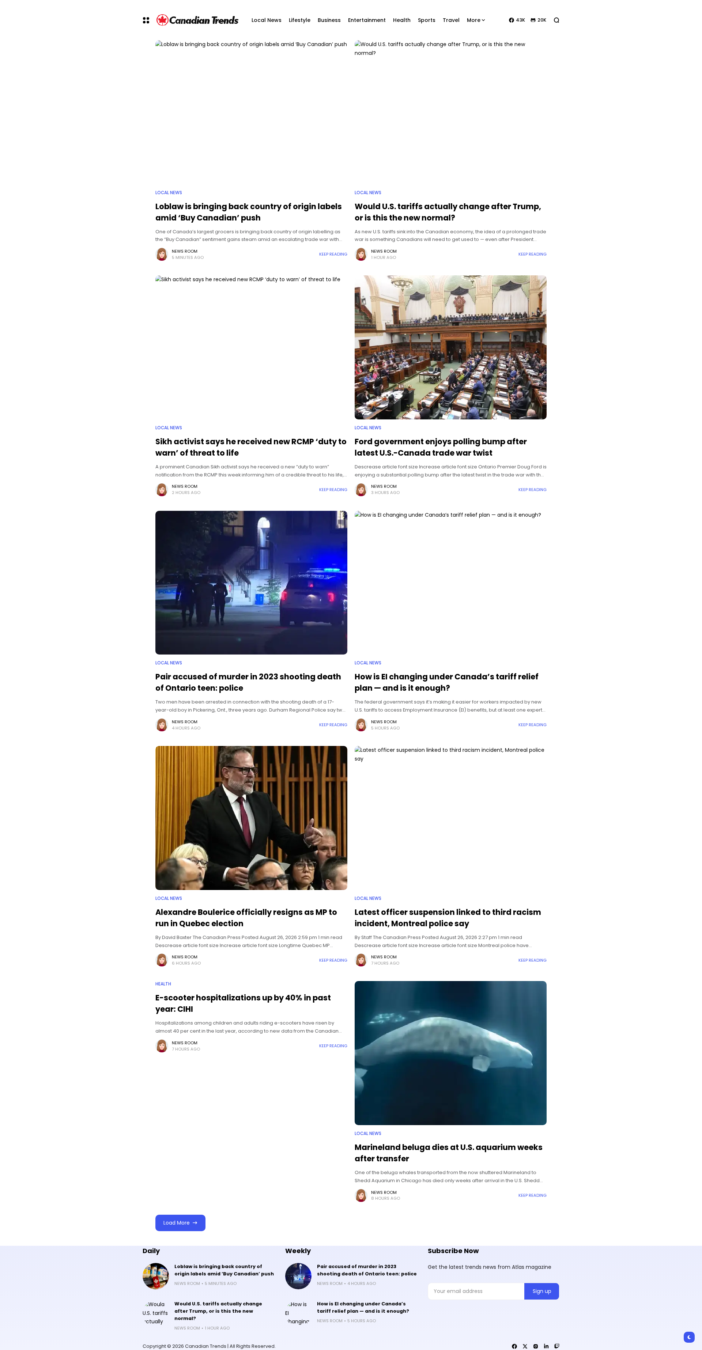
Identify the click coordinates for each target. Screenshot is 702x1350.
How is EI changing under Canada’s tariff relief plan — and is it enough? (447, 682)
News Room (184, 251)
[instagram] (535, 1346)
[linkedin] (546, 1346)
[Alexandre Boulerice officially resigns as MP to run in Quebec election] (251, 818)
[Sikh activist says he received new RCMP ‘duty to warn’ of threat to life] (251, 347)
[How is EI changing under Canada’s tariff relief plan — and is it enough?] (451, 583)
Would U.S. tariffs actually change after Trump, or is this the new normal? (218, 1311)
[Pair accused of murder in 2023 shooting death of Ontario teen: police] (251, 583)
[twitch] (556, 1346)
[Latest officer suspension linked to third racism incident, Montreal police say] (451, 818)
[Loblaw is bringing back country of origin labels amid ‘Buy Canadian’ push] (251, 112)
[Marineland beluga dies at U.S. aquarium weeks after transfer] (451, 1053)
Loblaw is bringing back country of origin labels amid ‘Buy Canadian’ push (224, 1270)
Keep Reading (333, 254)
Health (163, 984)
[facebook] (514, 1346)
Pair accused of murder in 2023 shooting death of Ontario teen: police (367, 1270)
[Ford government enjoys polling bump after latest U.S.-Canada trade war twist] (451, 347)
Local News (168, 193)
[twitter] (525, 1346)
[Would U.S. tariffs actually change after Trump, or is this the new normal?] (451, 112)
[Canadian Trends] (197, 20)
